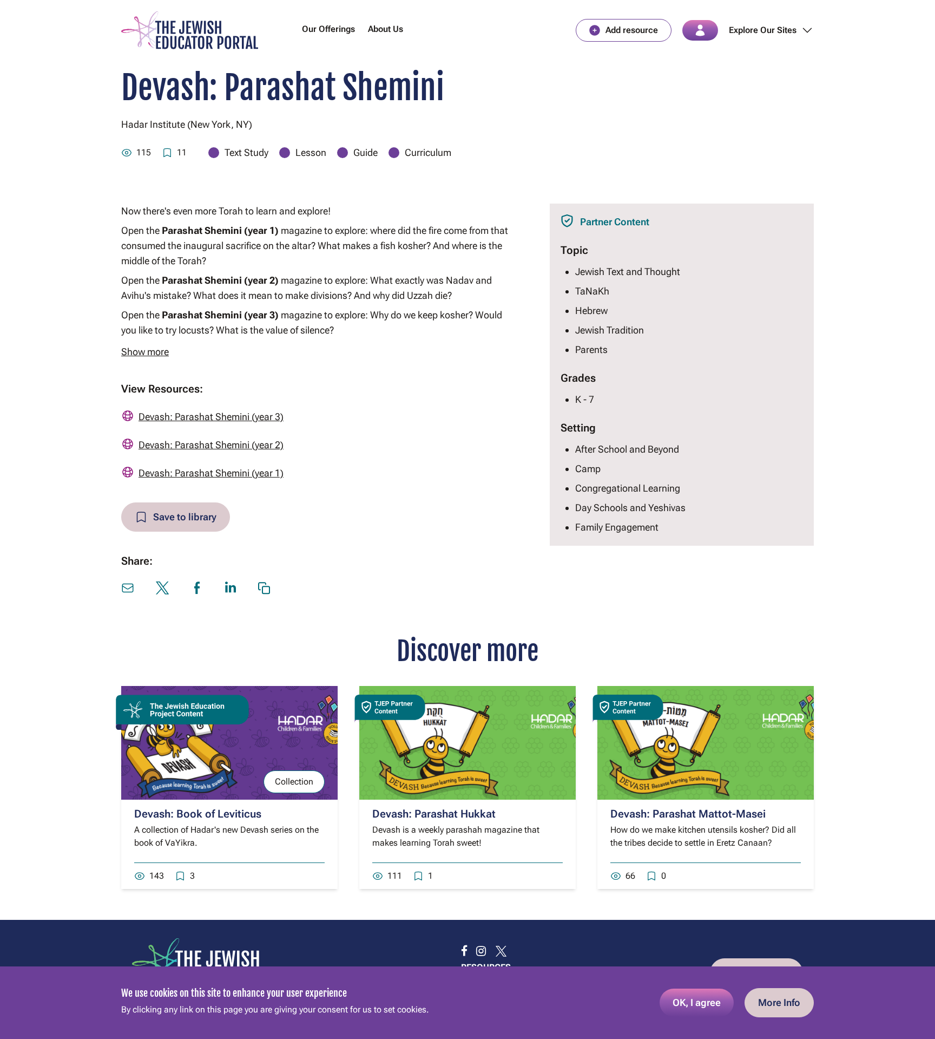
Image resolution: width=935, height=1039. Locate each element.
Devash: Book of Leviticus (197, 813)
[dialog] (467, 1002)
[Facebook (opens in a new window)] (196, 587)
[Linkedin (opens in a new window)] (230, 587)
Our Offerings (328, 29)
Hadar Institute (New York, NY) (186, 124)
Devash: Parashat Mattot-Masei (688, 813)
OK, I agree (697, 1002)
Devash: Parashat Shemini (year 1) (211, 473)
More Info (779, 1002)
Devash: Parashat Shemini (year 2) (211, 444)
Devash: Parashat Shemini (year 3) (211, 416)
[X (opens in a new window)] (162, 587)
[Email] (127, 587)
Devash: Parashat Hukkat (434, 813)
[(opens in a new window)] (464, 951)
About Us (385, 29)
